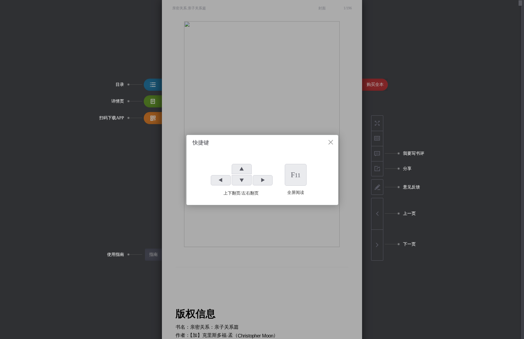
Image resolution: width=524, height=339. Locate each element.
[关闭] (330, 142)
